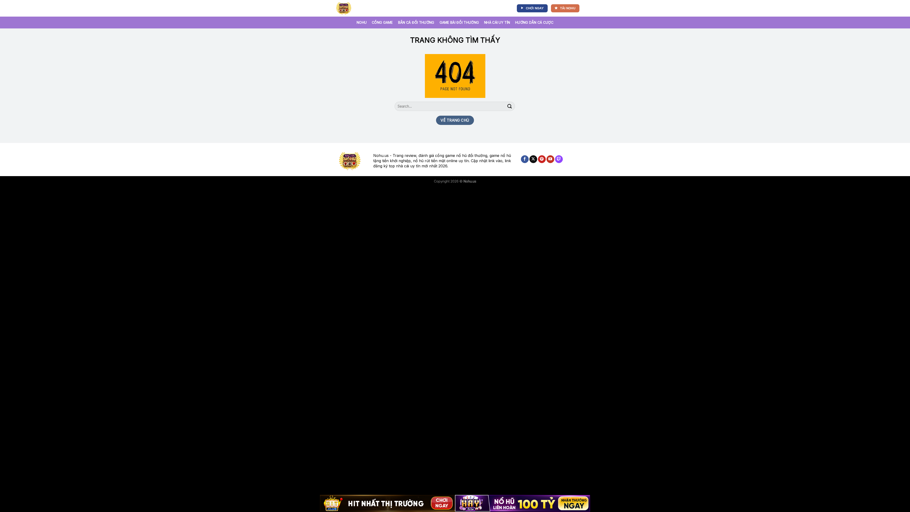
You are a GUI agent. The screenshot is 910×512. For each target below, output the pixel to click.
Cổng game (382, 22)
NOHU (362, 22)
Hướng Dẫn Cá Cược (534, 22)
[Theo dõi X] (533, 159)
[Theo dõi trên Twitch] (559, 159)
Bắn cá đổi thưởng (416, 22)
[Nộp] (509, 106)
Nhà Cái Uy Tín (497, 22)
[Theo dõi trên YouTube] (550, 159)
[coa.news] (345, 8)
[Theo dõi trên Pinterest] (542, 159)
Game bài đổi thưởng (459, 22)
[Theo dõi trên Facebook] (525, 159)
